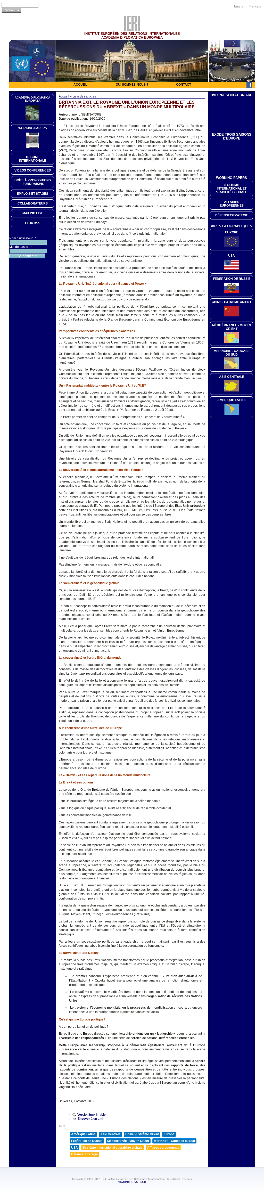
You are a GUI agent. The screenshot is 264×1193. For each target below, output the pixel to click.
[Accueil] (132, 30)
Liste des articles (84, 96)
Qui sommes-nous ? (132, 84)
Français (255, 6)
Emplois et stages (32, 193)
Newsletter (124, 1181)
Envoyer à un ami (90, 1119)
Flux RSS (32, 223)
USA (74, 1147)
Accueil (80, 84)
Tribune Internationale (32, 158)
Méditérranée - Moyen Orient (231, 327)
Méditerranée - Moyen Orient (128, 1141)
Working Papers (32, 128)
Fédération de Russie (86, 1141)
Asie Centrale (110, 1134)
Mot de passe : (20, 247)
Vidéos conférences (32, 170)
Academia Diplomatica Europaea (32, 99)
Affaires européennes (163, 1147)
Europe (169, 1134)
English (239, 6)
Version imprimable (91, 1114)
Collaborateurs (33, 203)
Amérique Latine (83, 1134)
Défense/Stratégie (84, 1154)
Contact (183, 84)
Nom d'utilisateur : (22, 238)
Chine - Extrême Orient (142, 1134)
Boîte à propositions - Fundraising (32, 182)
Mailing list (32, 213)
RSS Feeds (139, 1181)
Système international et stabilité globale (112, 1147)
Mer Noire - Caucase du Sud (174, 1141)
